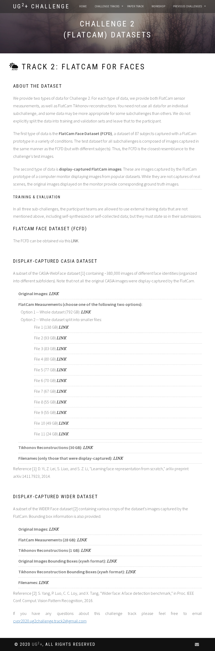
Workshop (158, 6)
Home (83, 6)
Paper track (135, 6)
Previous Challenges (187, 6)
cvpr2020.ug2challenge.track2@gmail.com (50, 621)
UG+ (37, 644)
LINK (74, 240)
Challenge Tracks (107, 6)
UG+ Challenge (41, 6)
